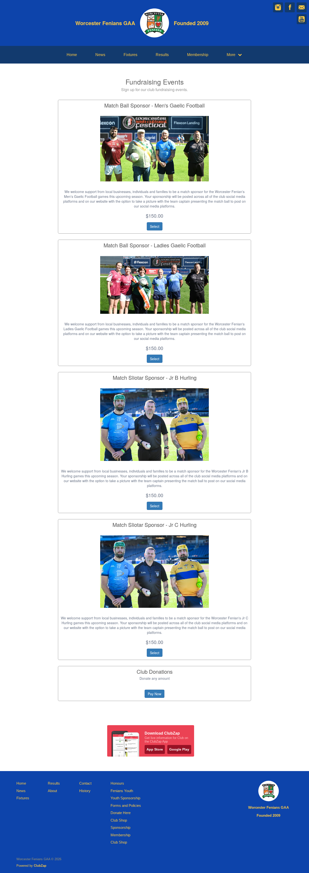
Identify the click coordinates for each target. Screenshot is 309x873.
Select (154, 226)
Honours (117, 783)
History (85, 791)
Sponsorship (120, 827)
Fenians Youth (122, 791)
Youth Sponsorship (125, 798)
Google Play (179, 749)
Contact (85, 783)
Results (162, 55)
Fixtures (130, 55)
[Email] (302, 7)
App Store (155, 749)
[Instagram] (278, 7)
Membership (197, 55)
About (52, 791)
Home (72, 55)
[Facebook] (290, 7)
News (100, 55)
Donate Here (121, 813)
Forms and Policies (126, 805)
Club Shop (119, 820)
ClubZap (40, 865)
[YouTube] (302, 19)
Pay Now (154, 693)
